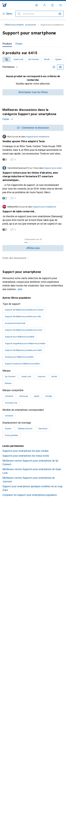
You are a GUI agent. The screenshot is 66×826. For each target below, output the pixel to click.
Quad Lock (18, 59)
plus (20, 289)
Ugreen (58, 59)
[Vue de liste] (60, 67)
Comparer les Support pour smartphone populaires (29, 495)
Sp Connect (33, 59)
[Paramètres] (36, 5)
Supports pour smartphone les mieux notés (25, 455)
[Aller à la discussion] (33, 147)
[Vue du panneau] (54, 67)
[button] (28, 258)
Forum (5, 119)
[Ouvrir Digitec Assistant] (52, 5)
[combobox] (6, 59)
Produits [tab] (7, 43)
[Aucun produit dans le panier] (60, 5)
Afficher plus (33, 248)
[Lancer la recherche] (19, 13)
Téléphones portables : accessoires (20, 25)
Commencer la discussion (35, 127)
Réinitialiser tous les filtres (33, 92)
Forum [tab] (19, 43)
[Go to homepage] (4, 5)
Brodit (47, 59)
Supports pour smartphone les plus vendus (25, 450)
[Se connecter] (44, 5)
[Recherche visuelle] (60, 14)
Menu (9, 13)
